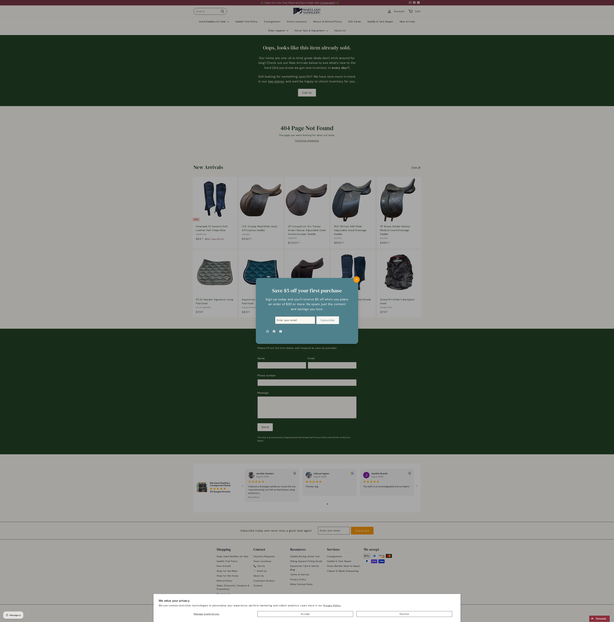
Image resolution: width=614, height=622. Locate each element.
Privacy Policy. (332, 605)
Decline (404, 614)
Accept (305, 614)
